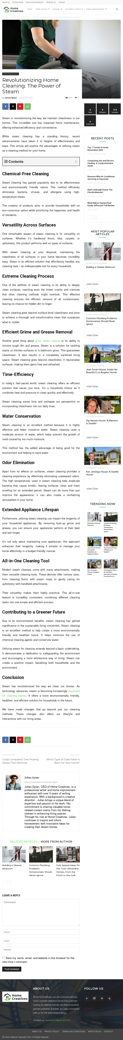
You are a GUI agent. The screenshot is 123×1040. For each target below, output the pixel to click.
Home (30, 9)
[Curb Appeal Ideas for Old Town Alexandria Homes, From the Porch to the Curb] (68, 854)
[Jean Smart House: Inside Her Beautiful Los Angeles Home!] (102, 354)
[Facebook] (5, 106)
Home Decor (41, 9)
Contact (62, 2)
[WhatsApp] (27, 106)
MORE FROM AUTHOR (56, 841)
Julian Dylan (11, 97)
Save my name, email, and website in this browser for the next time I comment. (38, 960)
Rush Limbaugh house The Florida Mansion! (99, 191)
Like (90, 104)
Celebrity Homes (73, 9)
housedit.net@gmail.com (57, 1020)
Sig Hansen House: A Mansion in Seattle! (110, 550)
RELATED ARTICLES (23, 841)
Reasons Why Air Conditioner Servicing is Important (101, 177)
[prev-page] (4, 882)
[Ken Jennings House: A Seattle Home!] (102, 456)
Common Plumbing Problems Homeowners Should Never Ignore (101, 321)
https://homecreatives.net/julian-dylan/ (41, 782)
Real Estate (92, 209)
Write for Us (51, 2)
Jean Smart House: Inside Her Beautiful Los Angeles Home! (102, 371)
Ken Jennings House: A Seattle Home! (93, 572)
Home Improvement (95, 9)
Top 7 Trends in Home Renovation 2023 (97, 148)
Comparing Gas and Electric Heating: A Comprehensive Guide (100, 163)
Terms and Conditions (34, 2)
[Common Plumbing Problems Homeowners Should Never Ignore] (41, 854)
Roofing (56, 9)
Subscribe (90, 116)
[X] (13, 106)
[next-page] (9, 882)
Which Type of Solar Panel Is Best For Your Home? (63, 761)
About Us (5, 2)
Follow (102, 104)
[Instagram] (94, 998)
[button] (117, 9)
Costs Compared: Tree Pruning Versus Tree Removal (20, 761)
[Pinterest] (20, 106)
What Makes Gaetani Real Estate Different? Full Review (101, 204)
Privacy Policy (17, 2)
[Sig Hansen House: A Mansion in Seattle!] (102, 405)
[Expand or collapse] (76, 161)
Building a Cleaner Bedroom (100, 267)
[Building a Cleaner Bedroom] (14, 854)
